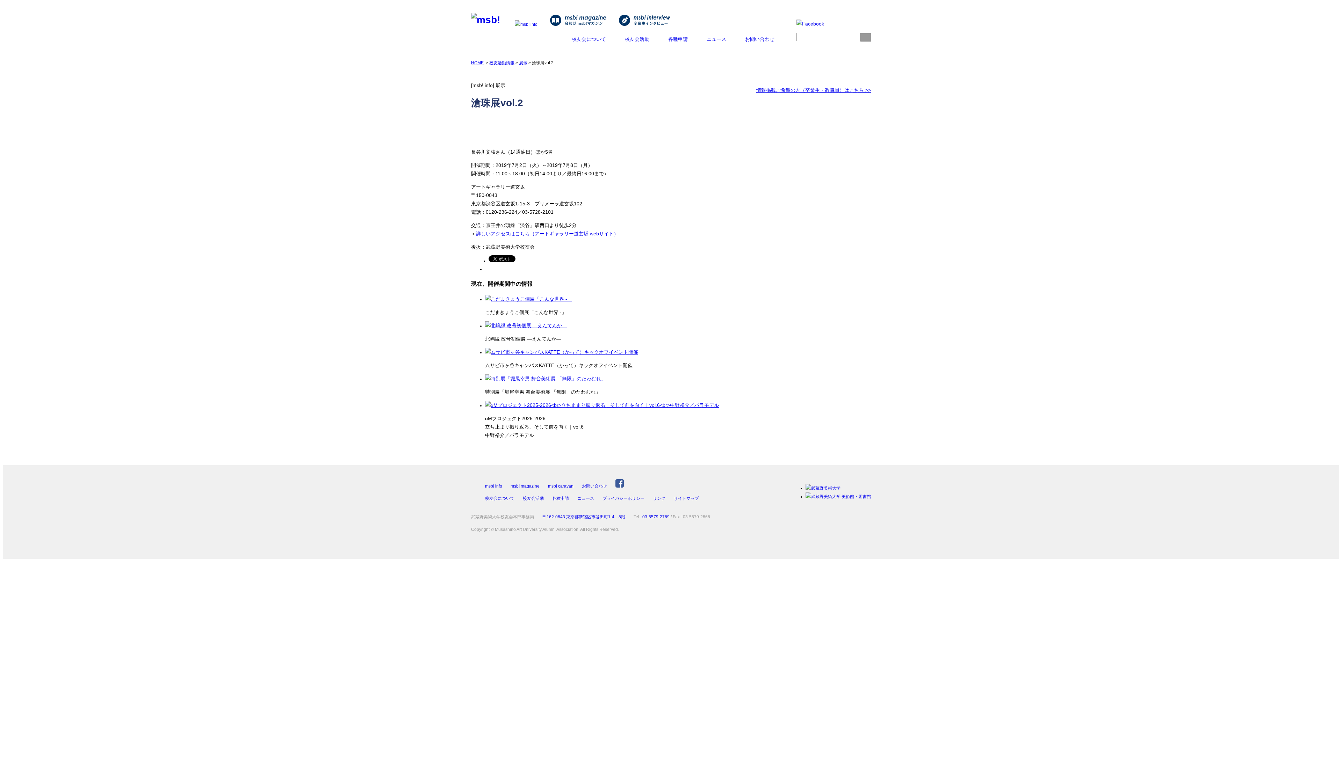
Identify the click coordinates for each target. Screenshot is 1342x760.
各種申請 (678, 39)
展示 (523, 62)
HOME (477, 62)
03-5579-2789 (656, 516)
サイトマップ (686, 498)
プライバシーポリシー (623, 498)
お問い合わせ (759, 39)
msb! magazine (525, 486)
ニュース (716, 39)
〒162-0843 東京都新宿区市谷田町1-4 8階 (583, 516)
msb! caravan (560, 486)
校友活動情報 (501, 62)
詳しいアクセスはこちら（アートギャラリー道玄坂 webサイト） (547, 233)
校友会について (589, 39)
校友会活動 (637, 39)
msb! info (493, 486)
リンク (659, 498)
